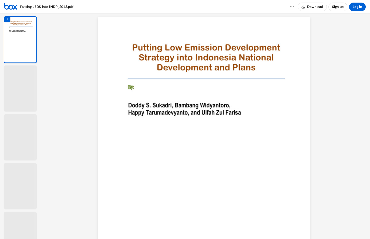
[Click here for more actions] (292, 7)
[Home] (10, 7)
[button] (20, 39)
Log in (357, 7)
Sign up (338, 7)
